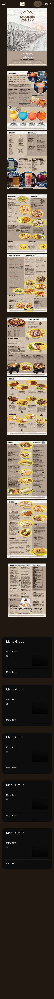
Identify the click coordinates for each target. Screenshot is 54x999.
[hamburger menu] (3, 4)
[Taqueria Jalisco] (22, 4)
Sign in (47, 3)
